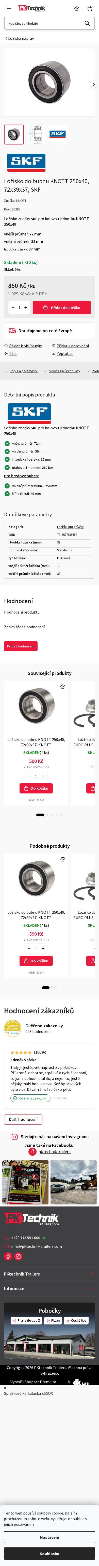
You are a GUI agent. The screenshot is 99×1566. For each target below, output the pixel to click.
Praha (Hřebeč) (29, 1320)
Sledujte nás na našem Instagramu (55, 1136)
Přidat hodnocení (21, 646)
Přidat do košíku (65, 307)
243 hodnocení (38, 1031)
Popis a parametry (24, 371)
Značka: (15, 200)
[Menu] (9, 8)
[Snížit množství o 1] (12, 307)
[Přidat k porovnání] (36, 705)
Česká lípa (79, 1320)
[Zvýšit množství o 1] (25, 307)
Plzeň (55, 1320)
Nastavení (49, 1537)
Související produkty (64, 371)
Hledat (87, 23)
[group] (49, 82)
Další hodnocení (23, 1119)
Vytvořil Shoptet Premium (33, 1381)
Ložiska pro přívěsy (70, 527)
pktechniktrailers (55, 1151)
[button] (93, 84)
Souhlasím (49, 1553)
